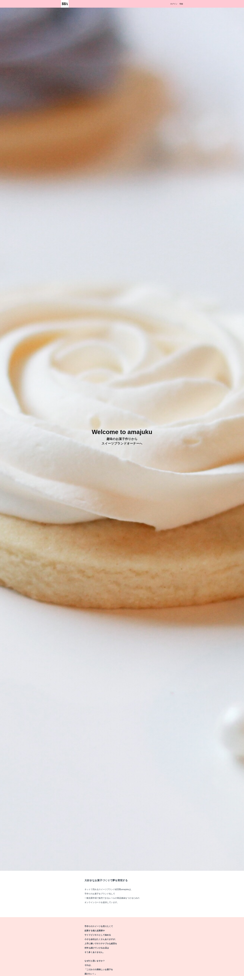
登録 (181, 4)
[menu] (175, 4)
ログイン (173, 4)
